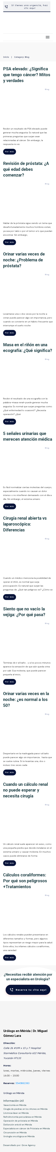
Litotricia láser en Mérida (16, 1113)
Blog (47, 89)
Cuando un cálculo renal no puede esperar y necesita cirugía (25, 790)
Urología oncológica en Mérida (19, 1136)
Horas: (7, 1065)
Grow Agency (28, 1145)
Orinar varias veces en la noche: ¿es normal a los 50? (26, 699)
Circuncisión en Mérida (15, 1132)
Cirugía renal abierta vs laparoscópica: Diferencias (25, 524)
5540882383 (23, 1083)
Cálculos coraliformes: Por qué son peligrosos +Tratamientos (25, 881)
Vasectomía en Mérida (14, 1105)
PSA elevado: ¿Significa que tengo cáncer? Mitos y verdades (26, 74)
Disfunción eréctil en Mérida (17, 1124)
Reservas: (9, 1083)
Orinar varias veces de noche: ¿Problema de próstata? (24, 260)
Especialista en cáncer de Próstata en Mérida (26, 1128)
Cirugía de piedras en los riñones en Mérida (25, 1109)
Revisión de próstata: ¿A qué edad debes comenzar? (26, 169)
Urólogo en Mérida (13, 1093)
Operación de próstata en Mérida (20, 1120)
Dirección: (9, 1043)
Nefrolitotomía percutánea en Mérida (22, 1116)
